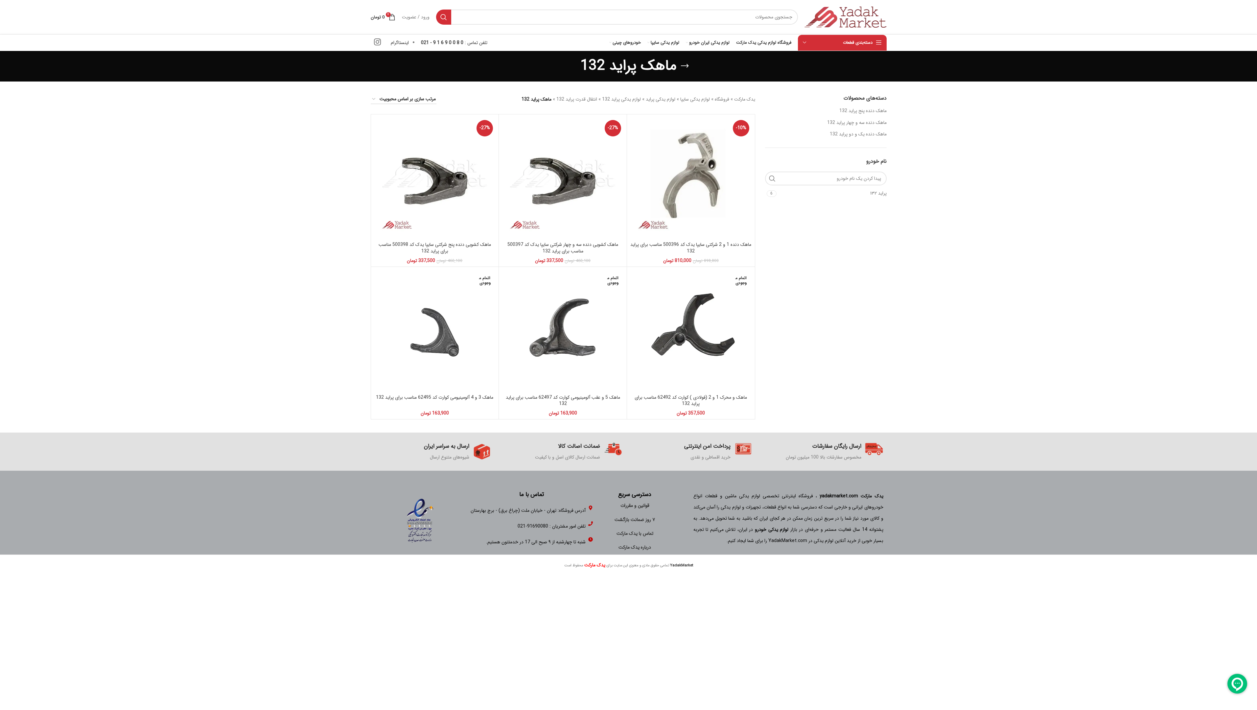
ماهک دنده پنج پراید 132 (863, 110)
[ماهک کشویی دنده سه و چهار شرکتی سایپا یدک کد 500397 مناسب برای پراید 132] (562, 178)
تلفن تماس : (454, 42)
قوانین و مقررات (634, 505)
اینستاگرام (400, 42)
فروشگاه (722, 99)
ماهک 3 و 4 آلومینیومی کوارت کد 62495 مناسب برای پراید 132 (434, 397)
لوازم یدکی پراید (660, 99)
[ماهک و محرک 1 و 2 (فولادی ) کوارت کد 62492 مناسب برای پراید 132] (691, 330)
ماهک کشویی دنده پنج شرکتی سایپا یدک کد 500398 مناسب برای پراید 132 (435, 248)
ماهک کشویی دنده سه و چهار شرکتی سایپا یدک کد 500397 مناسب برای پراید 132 (562, 248)
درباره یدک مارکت (634, 547)
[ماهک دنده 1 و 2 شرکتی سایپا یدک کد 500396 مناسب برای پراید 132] (691, 178)
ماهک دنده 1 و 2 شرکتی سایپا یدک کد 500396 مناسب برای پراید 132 (690, 248)
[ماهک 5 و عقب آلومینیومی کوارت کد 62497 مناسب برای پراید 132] (562, 330)
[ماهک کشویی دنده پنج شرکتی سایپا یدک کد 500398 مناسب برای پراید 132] (435, 178)
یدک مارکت (744, 99)
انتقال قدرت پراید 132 (576, 99)
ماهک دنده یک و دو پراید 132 (858, 134)
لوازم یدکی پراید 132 (621, 99)
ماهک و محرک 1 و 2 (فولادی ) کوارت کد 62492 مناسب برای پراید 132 (691, 401)
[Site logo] (845, 16)
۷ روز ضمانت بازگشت (635, 519)
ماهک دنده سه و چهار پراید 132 (857, 122)
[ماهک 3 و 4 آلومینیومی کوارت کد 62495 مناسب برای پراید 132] (435, 330)
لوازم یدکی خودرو (771, 529)
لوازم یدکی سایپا (695, 99)
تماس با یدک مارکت (635, 533)
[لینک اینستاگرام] (377, 43)
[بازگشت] (685, 66)
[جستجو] (443, 17)
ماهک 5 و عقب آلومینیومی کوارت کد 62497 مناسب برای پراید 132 (563, 401)
